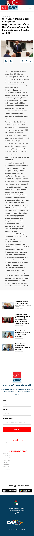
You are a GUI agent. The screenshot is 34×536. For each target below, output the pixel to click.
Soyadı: (5, 409)
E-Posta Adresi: (8, 418)
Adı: (4, 400)
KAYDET (17, 429)
